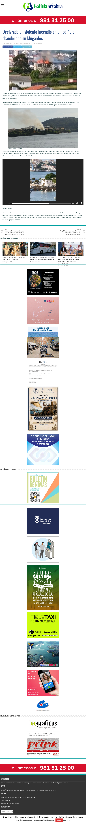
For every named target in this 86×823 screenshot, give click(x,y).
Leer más (66, 820)
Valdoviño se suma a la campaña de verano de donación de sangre (42, 258)
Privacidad (11, 803)
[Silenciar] (77, 203)
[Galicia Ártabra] (43, 6)
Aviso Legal (4, 803)
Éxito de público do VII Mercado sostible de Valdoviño (14, 258)
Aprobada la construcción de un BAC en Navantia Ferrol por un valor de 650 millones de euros (15, 232)
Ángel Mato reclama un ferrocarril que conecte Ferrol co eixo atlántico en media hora (70, 232)
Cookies (17, 803)
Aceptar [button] (59, 820)
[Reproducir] (5, 203)
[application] (43, 182)
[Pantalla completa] (81, 203)
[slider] (41, 203)
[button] (43, 182)
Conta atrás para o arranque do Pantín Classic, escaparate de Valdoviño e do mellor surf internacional (69, 260)
